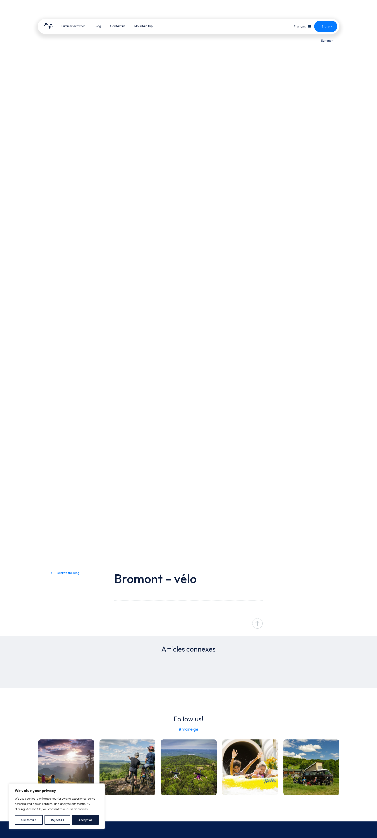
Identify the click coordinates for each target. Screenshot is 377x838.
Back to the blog (68, 573)
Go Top (257, 623)
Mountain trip (143, 26)
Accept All (85, 820)
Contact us (117, 26)
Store (326, 26)
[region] (57, 806)
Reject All (57, 820)
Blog (98, 26)
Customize (28, 820)
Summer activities (74, 26)
